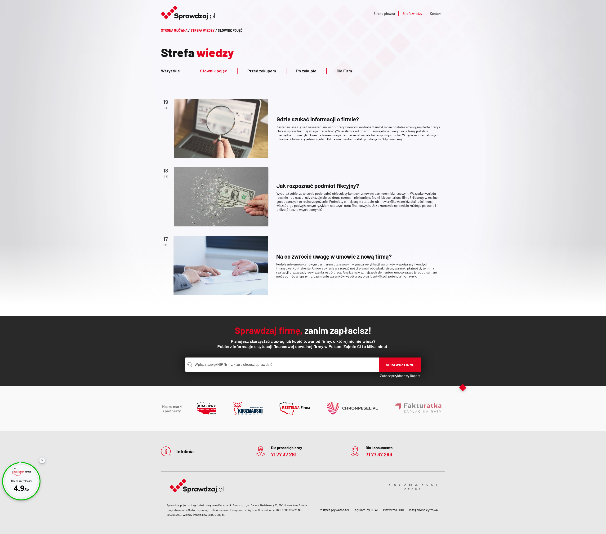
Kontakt (435, 14)
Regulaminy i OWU (365, 510)
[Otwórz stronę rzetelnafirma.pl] (294, 408)
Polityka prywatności (334, 510)
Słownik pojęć (219, 70)
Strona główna (384, 14)
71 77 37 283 (379, 454)
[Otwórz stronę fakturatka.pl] (418, 408)
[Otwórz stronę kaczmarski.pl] (248, 408)
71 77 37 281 (284, 454)
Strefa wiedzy (412, 14)
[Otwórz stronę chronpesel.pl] (352, 409)
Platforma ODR (393, 510)
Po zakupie (311, 70)
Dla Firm (344, 70)
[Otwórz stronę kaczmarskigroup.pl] (413, 486)
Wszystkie (176, 70)
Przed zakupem (267, 70)
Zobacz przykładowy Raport (400, 376)
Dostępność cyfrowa (423, 510)
